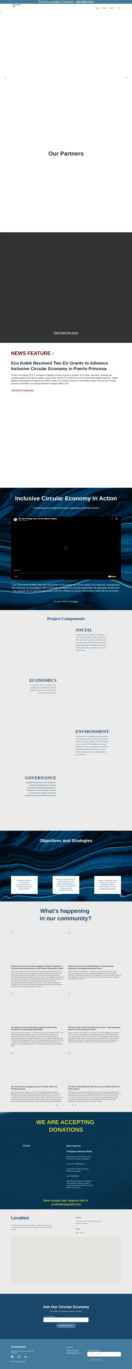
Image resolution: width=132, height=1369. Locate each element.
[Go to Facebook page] (12, 1357)
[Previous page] (56, 1105)
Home (97, 8)
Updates (111, 8)
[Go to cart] (118, 8)
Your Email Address (48, 1316)
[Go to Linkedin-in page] (26, 1357)
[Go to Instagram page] (19, 1357)
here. (76, 601)
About (104, 8)
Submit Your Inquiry (66, 1325)
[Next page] (75, 1105)
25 (72, 1104)
